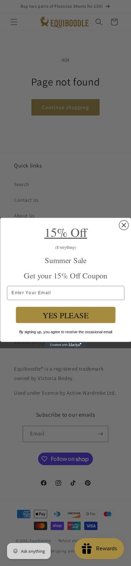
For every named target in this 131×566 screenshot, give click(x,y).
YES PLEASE (65, 315)
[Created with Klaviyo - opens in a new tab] (66, 345)
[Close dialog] (124, 225)
